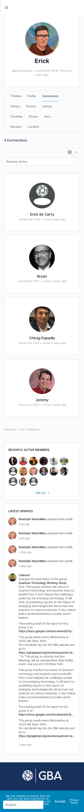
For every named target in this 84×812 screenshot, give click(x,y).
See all (40, 493)
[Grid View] (69, 152)
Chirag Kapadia (42, 338)
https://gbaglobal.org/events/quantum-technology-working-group (47, 652)
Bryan (42, 276)
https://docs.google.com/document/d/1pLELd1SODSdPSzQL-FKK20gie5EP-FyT (47, 631)
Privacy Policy (74, 801)
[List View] (76, 152)
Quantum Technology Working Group (42, 583)
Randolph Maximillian (32, 519)
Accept (60, 801)
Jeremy (42, 400)
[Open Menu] (6, 7)
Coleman (24, 575)
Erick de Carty (42, 214)
